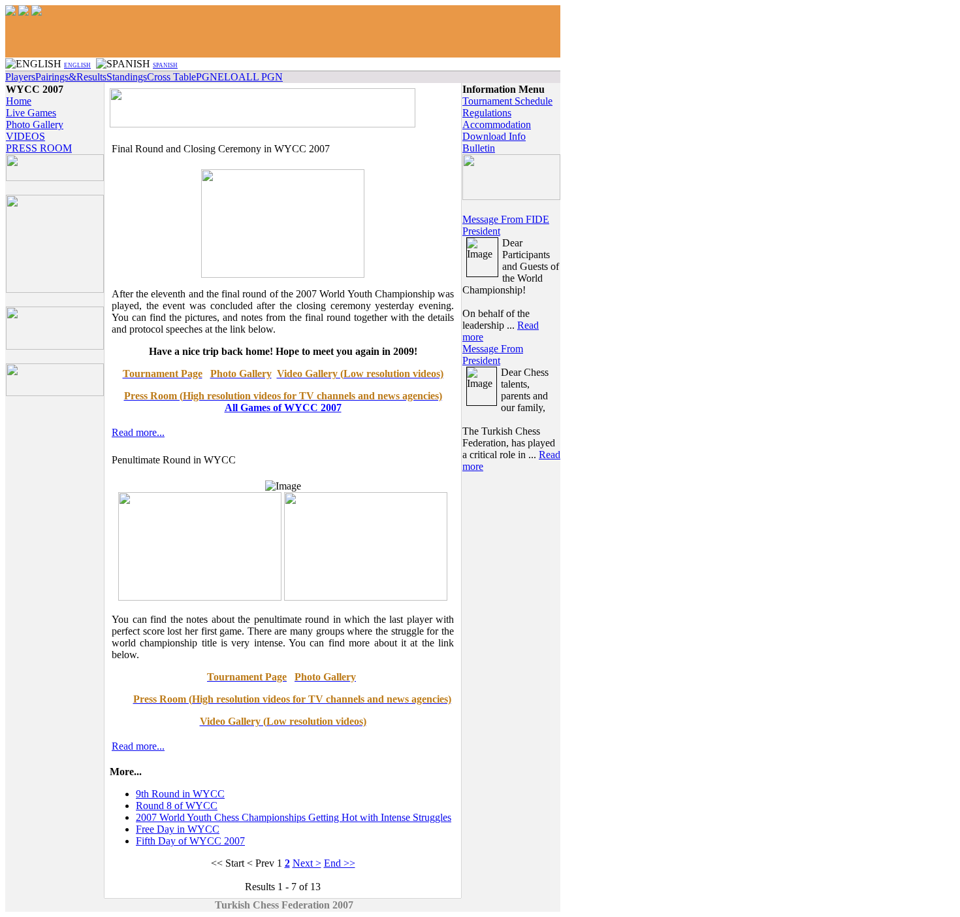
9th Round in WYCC (180, 793)
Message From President (492, 354)
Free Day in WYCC (177, 829)
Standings (126, 76)
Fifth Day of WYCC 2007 (190, 840)
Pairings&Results (70, 76)
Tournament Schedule (507, 101)
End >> (339, 863)
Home (18, 101)
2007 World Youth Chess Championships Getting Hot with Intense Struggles (293, 817)
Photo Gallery (34, 124)
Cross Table (171, 76)
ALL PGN (260, 76)
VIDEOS (25, 136)
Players (20, 76)
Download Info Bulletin (494, 142)
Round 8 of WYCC (176, 805)
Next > (307, 863)
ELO (227, 76)
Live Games (31, 112)
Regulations (486, 112)
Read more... (138, 432)
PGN (206, 76)
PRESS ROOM (39, 148)
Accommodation (496, 124)
